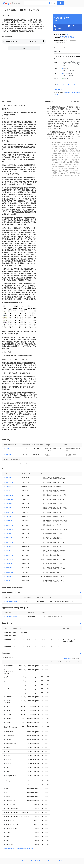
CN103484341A (8, 516)
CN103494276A (8, 529)
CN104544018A (8, 512)
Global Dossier (75, 92)
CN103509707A (8, 563)
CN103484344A (8, 499)
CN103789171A (8, 546)
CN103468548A (8, 478)
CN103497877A (8, 559)
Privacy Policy (59, 861)
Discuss (56, 94)
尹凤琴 (62, 37)
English (67, 34)
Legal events (69, 85)
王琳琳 (67, 37)
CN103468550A (8, 551)
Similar (59, 28)
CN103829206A (8, 521)
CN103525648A (8, 491)
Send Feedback (27, 861)
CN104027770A (9, 448)
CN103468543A (8, 508)
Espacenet (66, 92)
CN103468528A (8, 533)
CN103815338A (8, 576)
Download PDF (61, 26)
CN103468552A (8, 503)
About (17, 861)
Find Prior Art (75, 26)
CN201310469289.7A (10, 601)
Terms (50, 861)
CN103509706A (8, 568)
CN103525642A (8, 495)
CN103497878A (8, 482)
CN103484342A (8, 542)
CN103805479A (8, 538)
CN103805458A (8, 572)
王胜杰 (72, 37)
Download (67, 658)
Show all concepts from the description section (19, 848)
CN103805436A (8, 525)
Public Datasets (40, 861)
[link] (8, 666)
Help (67, 861)
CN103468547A (8, 581)
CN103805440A (8, 486)
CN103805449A (8, 555)
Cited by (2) (61, 85)
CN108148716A (9, 455)
